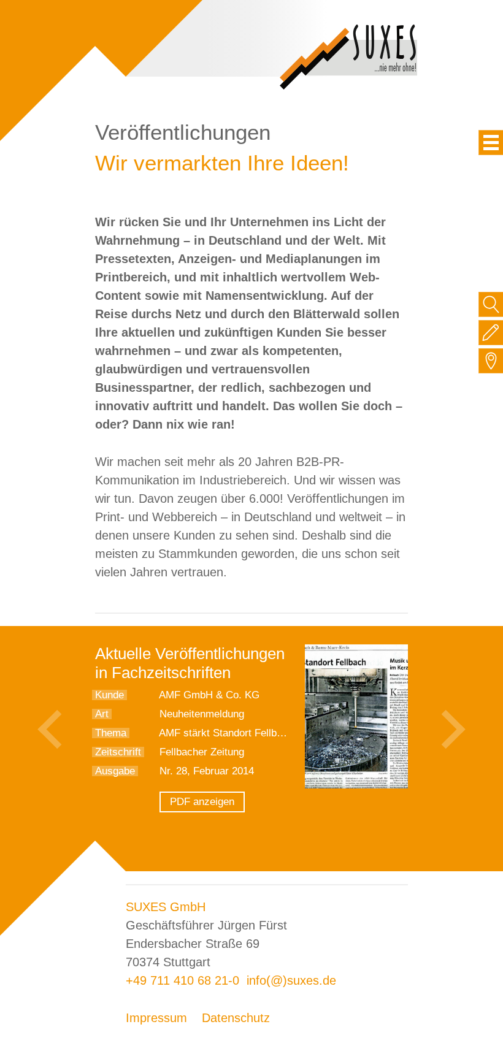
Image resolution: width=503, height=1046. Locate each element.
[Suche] (491, 304)
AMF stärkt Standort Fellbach (226, 733)
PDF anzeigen (202, 801)
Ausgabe (115, 771)
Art (102, 714)
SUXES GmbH (165, 907)
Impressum (156, 1018)
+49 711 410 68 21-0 (182, 980)
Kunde (109, 695)
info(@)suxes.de (291, 980)
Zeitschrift (118, 752)
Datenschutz (236, 1018)
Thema (110, 733)
